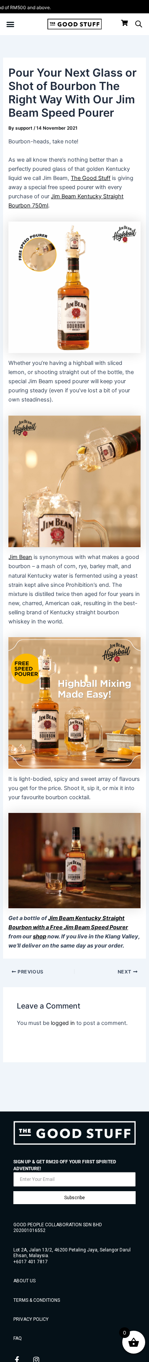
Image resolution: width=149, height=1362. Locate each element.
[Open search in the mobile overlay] (139, 24)
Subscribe (74, 1197)
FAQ (17, 1338)
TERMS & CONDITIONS (36, 1300)
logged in (63, 1023)
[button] (10, 24)
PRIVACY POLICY (31, 1319)
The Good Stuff (90, 178)
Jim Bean (20, 557)
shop (39, 936)
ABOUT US (24, 1280)
